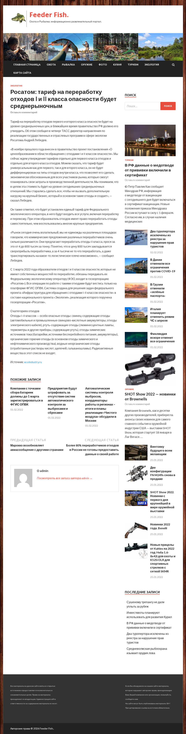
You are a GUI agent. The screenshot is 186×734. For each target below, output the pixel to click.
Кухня (117, 64)
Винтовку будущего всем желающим (161, 450)
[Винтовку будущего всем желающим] (136, 459)
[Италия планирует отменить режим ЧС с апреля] (136, 321)
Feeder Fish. (49, 14)
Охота (51, 64)
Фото (103, 64)
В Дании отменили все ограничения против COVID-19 (162, 265)
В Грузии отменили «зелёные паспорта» (157, 290)
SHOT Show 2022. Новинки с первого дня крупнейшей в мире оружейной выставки (162, 501)
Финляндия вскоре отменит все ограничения (162, 337)
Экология (152, 64)
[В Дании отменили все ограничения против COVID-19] (136, 272)
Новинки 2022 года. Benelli (160, 526)
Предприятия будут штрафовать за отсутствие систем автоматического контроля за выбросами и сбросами (62, 400)
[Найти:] (150, 106)
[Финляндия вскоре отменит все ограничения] (136, 346)
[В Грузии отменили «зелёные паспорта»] (136, 297)
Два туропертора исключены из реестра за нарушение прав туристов (162, 239)
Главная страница (27, 64)
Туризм (133, 64)
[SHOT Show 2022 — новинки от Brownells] (150, 386)
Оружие (86, 64)
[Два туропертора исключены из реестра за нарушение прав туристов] (136, 244)
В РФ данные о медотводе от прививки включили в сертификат (149, 170)
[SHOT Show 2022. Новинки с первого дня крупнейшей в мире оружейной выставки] (136, 505)
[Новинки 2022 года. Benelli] (136, 537)
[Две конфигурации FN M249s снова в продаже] (136, 480)
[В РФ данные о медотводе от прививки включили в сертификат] (150, 157)
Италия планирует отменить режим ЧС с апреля (162, 314)
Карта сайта (22, 72)
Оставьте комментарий (23, 112)
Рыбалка (68, 64)
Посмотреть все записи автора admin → (64, 478)
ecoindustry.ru (33, 362)
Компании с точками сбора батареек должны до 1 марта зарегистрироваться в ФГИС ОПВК (26, 396)
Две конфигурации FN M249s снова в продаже (162, 473)
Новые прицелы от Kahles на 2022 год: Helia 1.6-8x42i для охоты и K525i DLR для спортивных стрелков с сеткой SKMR (162, 558)
